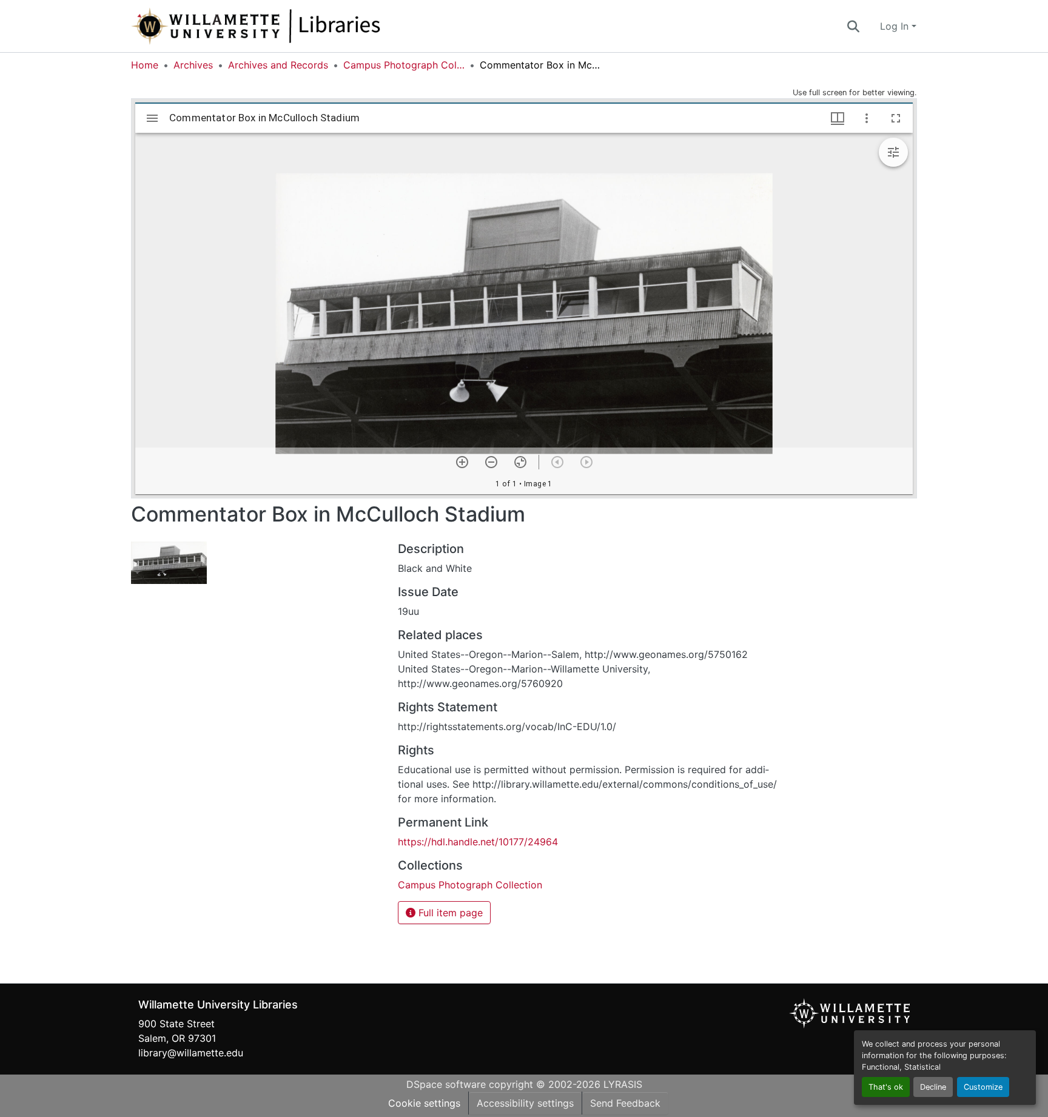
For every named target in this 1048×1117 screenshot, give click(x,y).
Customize (983, 1087)
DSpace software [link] (446, 1084)
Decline (933, 1087)
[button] (296, 26)
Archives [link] (193, 65)
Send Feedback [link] (625, 1103)
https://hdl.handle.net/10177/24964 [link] (478, 842)
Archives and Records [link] (278, 65)
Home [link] (144, 65)
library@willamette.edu (190, 1053)
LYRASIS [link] (622, 1084)
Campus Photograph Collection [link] (404, 65)
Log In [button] (896, 26)
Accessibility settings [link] (525, 1103)
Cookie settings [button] (424, 1103)
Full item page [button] (449, 913)
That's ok (885, 1087)
